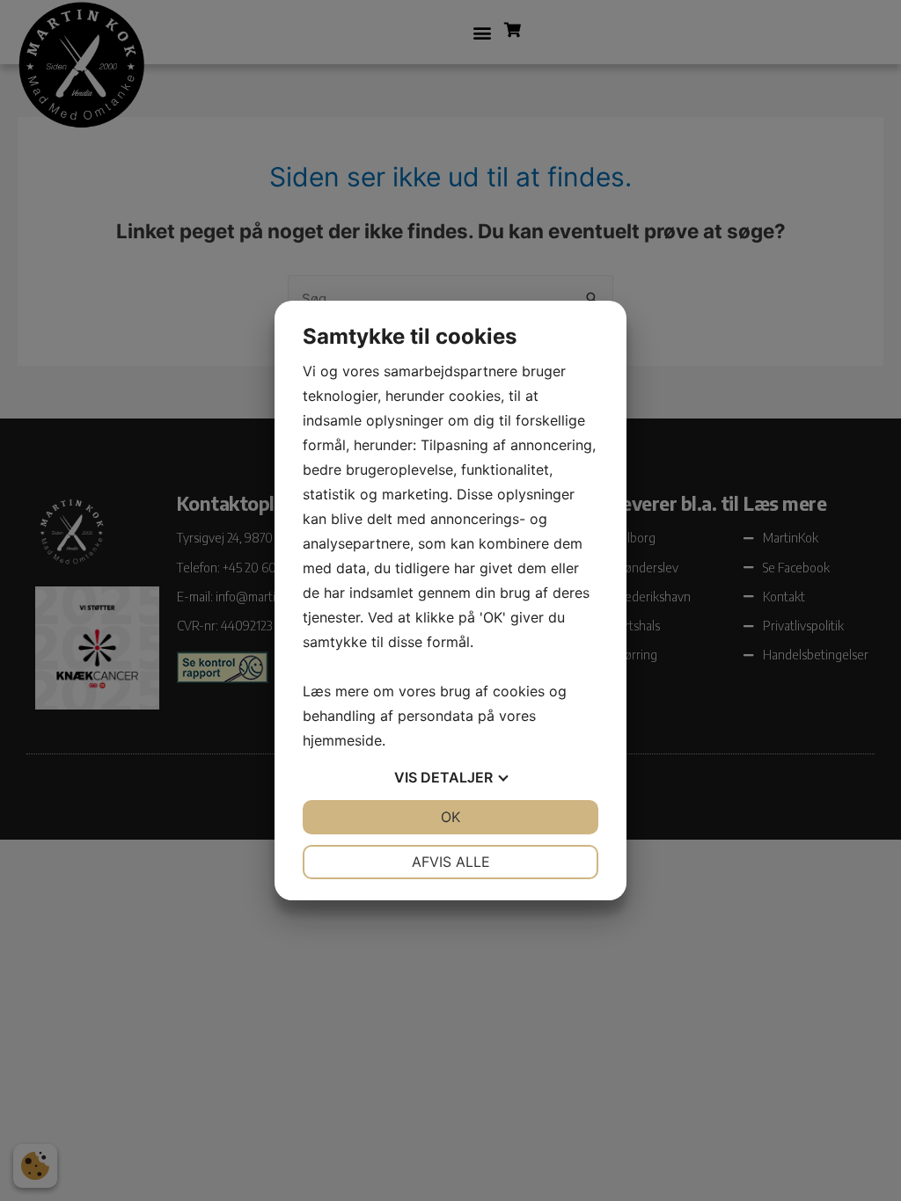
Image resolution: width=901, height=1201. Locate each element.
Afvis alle (451, 861)
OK (450, 817)
